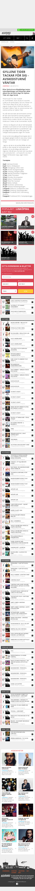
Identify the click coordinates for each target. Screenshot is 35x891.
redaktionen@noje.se (21, 881)
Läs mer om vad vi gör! (25, 878)
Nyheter (12, 42)
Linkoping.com (4, 42)
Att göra (7, 38)
